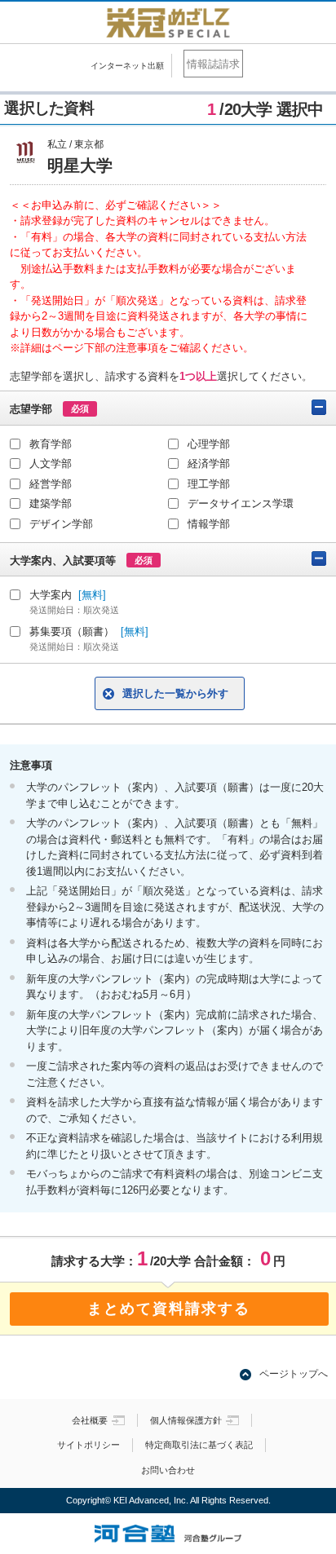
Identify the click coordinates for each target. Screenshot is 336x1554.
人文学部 (50, 463)
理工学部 (209, 484)
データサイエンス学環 (241, 503)
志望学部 (49, 409)
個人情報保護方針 (186, 1420)
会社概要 (90, 1420)
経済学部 (209, 463)
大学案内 (74, 602)
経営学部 (50, 484)
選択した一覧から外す (175, 693)
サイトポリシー (88, 1445)
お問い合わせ (168, 1470)
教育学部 (50, 444)
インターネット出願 (127, 65)
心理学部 (209, 444)
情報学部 (209, 524)
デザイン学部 (61, 524)
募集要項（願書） (88, 638)
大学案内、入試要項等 (81, 560)
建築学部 (50, 503)
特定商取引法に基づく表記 (199, 1445)
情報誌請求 (213, 64)
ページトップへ (293, 1374)
